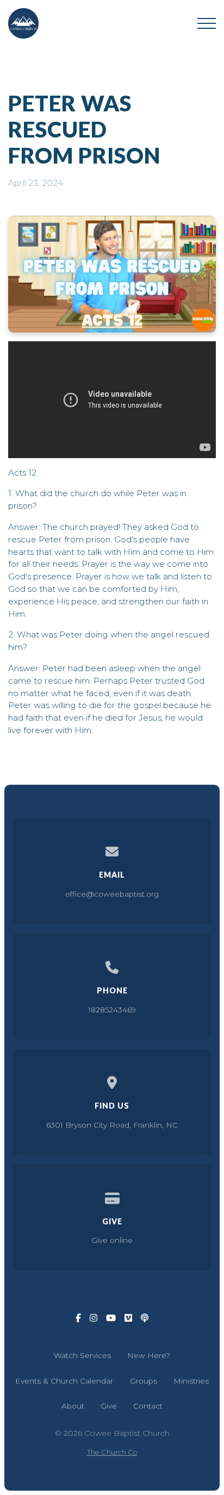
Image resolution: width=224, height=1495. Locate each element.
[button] (206, 23)
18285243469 (112, 1009)
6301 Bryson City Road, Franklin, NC (112, 1125)
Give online (112, 1240)
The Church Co (112, 1452)
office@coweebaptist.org (112, 894)
